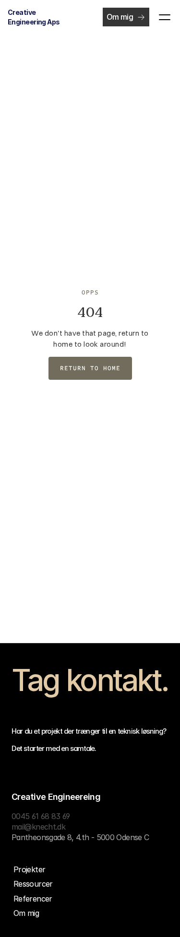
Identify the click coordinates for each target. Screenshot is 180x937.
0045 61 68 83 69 (41, 816)
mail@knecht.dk (38, 827)
